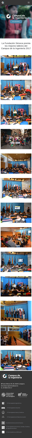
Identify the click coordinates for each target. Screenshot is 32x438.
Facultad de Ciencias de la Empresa (14, 423)
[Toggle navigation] (29, 2)
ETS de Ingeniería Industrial (13, 407)
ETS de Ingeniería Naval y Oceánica (15, 412)
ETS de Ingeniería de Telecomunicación (16, 417)
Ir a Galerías (16, 21)
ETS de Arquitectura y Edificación (14, 432)
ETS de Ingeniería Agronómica (14, 403)
